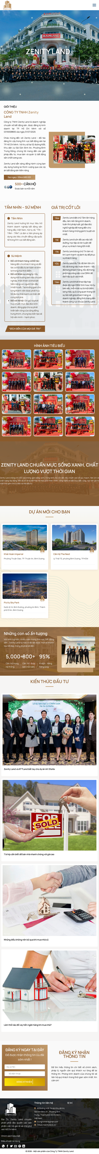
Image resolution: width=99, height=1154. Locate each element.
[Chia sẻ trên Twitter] (11, 1146)
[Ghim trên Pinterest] (19, 1146)
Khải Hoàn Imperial (13, 554)
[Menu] (94, 5)
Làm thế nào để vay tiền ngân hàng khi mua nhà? (28, 1024)
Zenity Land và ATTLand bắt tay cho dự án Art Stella (29, 769)
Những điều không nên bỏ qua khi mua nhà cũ (26, 939)
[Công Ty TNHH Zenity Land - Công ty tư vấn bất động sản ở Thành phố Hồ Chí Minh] (10, 5)
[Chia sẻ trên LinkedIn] (23, 1146)
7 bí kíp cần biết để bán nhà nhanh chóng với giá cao (29, 854)
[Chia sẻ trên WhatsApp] (3, 1146)
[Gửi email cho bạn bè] (15, 1146)
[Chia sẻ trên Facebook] (7, 1146)
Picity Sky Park (11, 602)
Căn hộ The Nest (61, 554)
